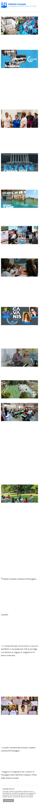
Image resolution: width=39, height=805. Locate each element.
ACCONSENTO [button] (8, 800)
